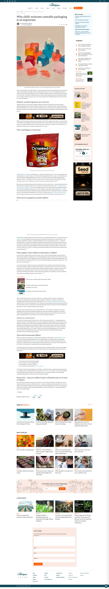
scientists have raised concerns (59, 192)
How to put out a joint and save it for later (84, 49)
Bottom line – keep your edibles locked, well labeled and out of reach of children (83, 33)
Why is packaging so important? (82, 20)
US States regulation (60, 577)
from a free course (38, 366)
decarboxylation (35, 341)
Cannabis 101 (30, 8)
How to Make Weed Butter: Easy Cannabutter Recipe (85, 45)
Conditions (35, 575)
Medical (58, 8)
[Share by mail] (66, 24)
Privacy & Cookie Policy (73, 577)
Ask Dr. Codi (35, 581)
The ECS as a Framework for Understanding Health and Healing (63, 517)
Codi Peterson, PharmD (26, 23)
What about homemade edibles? (82, 29)
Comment (36, 535)
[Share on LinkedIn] (64, 24)
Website (36, 558)
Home (18, 11)
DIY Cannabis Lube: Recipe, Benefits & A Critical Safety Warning (86, 106)
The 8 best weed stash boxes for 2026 (36, 291)
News (18, 513)
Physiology (83, 92)
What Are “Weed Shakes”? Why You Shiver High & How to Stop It (44, 451)
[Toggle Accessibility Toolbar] (106, 586)
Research (77, 513)
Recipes (47, 8)
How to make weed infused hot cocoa (80, 80)
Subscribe (62, 488)
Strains (36, 8)
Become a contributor (84, 573)
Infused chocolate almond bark (85, 135)
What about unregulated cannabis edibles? (82, 23)
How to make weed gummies (25, 450)
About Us (70, 573)
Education (65, 8)
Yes (34, 396)
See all (89, 404)
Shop (70, 8)
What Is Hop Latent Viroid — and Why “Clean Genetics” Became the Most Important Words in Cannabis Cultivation (83, 519)
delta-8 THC (61, 189)
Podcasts (46, 577)
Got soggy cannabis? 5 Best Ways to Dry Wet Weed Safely (84, 60)
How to (53, 8)
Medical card (79, 8)
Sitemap (81, 575)
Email (35, 553)
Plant (82, 112)
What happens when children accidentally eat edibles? (81, 26)
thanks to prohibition (25, 174)
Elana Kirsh (30, 24)
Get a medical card (48, 579)
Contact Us (70, 575)
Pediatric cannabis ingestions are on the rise (83, 17)
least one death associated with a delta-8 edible (54, 301)
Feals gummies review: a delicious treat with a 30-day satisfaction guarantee (83, 424)
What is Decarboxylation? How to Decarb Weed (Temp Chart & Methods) (85, 54)
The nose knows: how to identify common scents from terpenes (81, 75)
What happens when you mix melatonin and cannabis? (85, 96)
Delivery (83, 102)
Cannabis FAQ (59, 573)
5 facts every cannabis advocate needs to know (38, 279)
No (39, 396)
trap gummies (20, 239)
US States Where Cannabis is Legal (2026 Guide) (85, 64)
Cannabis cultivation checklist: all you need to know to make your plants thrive (85, 117)
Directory (46, 573)
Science (42, 8)
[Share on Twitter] (62, 24)
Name (35, 548)
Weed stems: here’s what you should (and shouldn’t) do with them (44, 472)
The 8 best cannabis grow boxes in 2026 (84, 68)
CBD (45, 575)
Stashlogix (46, 370)
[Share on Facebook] (59, 24)
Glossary (58, 575)
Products (21, 11)
